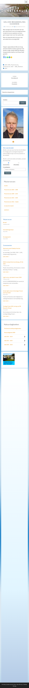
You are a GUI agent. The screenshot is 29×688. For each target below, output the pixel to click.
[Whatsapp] (7, 57)
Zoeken (5, 100)
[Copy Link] (11, 57)
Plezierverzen (14, 65)
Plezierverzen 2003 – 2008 (11, 189)
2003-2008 (7, 65)
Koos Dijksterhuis (20, 26)
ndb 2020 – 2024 (8, 344)
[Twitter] (6, 57)
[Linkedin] (9, 57)
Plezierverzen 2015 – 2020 (11, 198)
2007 (6, 68)
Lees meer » (6, 256)
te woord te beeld (8, 206)
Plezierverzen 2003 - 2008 (10, 66)
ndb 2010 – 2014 (8, 336)
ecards (6, 185)
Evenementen (7, 245)
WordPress (20, 684)
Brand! (4, 222)
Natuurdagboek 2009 (9, 332)
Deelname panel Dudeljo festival (11, 248)
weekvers (20, 66)
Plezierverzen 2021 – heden (11, 202)
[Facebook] (4, 57)
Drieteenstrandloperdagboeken (12, 328)
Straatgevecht (7, 237)
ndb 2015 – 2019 (8, 340)
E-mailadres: (6, 167)
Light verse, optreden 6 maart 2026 (12, 277)
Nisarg (14, 686)
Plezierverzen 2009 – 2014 (11, 193)
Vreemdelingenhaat (8, 229)
